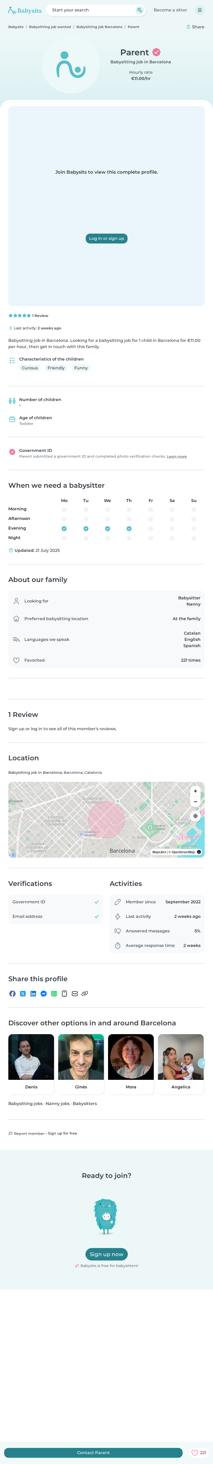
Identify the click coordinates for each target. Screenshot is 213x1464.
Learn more (177, 456)
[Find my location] (195, 816)
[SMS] (64, 993)
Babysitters (85, 1103)
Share (197, 26)
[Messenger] (43, 993)
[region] (106, 820)
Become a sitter (170, 10)
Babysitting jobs (25, 1103)
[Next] (203, 1063)
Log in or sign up (106, 238)
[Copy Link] (84, 993)
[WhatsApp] (54, 993)
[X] (23, 993)
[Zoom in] (195, 791)
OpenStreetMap (183, 852)
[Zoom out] (195, 801)
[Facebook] (12, 993)
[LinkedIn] (33, 993)
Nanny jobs (58, 1103)
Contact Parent (93, 1452)
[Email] (75, 993)
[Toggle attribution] (199, 852)
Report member (29, 1133)
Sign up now (106, 1254)
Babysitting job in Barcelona (140, 61)
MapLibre (159, 852)
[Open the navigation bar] (200, 10)
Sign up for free (62, 1133)
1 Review (39, 315)
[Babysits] (25, 10)
